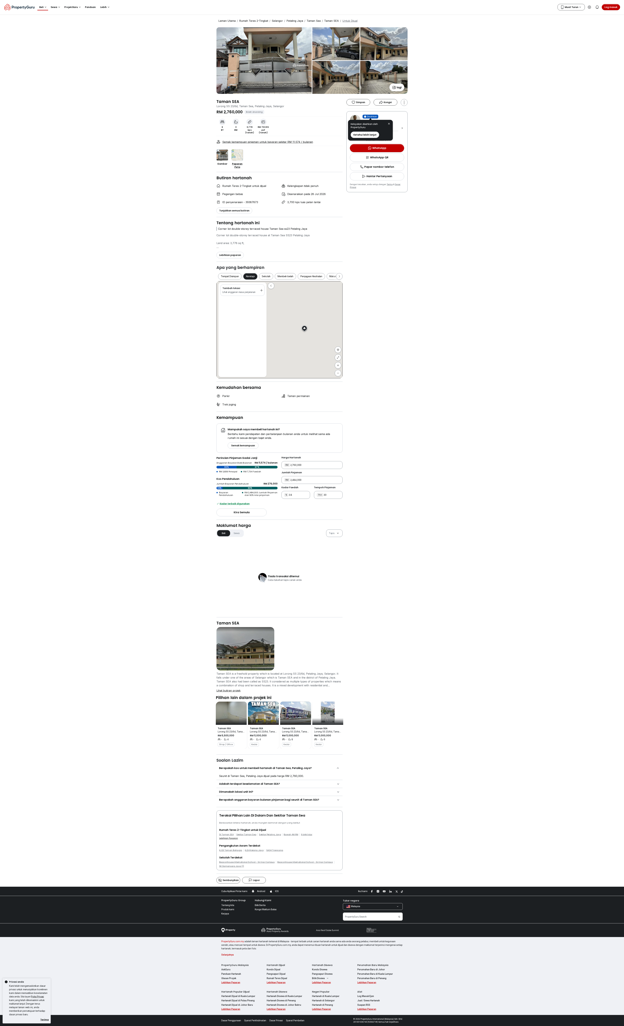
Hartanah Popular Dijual (235, 991)
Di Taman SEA (226, 834)
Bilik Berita (260, 905)
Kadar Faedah (289, 487)
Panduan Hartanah (231, 974)
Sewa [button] (54, 7)
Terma (390, 184)
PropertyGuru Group (233, 900)
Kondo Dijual (273, 969)
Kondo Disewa (319, 969)
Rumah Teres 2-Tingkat (253, 20)
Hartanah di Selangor (323, 1000)
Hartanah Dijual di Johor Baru (237, 1005)
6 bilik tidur (306, 834)
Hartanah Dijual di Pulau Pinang (238, 1000)
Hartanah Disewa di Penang (281, 1000)
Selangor (277, 20)
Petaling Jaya (294, 20)
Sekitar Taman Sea (246, 834)
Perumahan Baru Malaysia (372, 965)
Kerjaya (225, 913)
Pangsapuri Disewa (322, 974)
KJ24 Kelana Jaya (254, 850)
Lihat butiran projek (228, 690)
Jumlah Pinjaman (291, 472)
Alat (359, 991)
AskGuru (225, 969)
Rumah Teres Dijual (277, 978)
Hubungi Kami (263, 900)
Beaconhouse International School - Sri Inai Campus (247, 862)
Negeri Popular (321, 991)
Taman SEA (331, 20)
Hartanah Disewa (322, 965)
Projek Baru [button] (71, 7)
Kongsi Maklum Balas (266, 909)
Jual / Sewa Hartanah (368, 1000)
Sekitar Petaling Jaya (270, 834)
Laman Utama (227, 20)
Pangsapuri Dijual (276, 974)
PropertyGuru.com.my (232, 941)
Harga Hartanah (291, 457)
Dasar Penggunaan (231, 1020)
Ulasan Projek (228, 978)
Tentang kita (227, 905)
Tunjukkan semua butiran (234, 210)
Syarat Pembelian (295, 1020)
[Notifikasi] (597, 7)
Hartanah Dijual (276, 965)
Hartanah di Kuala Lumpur (325, 996)
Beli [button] (41, 7)
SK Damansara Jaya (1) (231, 866)
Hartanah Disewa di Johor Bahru (284, 1005)
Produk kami (227, 909)
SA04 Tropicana (274, 850)
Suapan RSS (363, 1005)
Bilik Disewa (318, 978)
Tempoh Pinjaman (325, 487)
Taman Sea (314, 20)
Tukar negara (351, 900)
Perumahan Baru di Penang (371, 978)
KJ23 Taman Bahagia (230, 850)
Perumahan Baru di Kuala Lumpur (375, 974)
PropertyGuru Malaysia (235, 965)
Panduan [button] (90, 7)
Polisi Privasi (37, 996)
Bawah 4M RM (291, 834)
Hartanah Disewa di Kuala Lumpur (284, 996)
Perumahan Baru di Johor (371, 969)
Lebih (103, 7)
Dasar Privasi (276, 1020)
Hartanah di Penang (322, 1005)
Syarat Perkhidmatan (255, 1020)
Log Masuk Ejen (365, 996)
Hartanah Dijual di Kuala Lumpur (238, 996)
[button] (389, 124)
